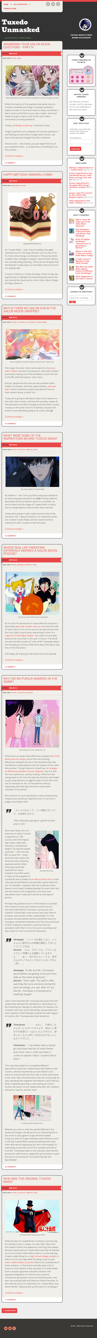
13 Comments (10, 536)
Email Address (75, 138)
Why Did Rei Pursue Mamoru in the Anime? (30, 680)
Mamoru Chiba (20, 185)
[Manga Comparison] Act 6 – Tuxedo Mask (81, 168)
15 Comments (10, 1167)
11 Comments (10, 1300)
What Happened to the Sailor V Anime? (79, 201)
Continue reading (14, 155)
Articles (14, 58)
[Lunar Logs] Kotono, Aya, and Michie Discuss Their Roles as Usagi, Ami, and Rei (80, 176)
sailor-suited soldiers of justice (19, 1262)
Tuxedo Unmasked (21, 26)
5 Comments (10, 667)
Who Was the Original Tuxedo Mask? (27, 1180)
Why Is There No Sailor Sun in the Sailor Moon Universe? (29, 309)
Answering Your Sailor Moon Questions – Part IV (26, 45)
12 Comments (10, 296)
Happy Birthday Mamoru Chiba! (27, 174)
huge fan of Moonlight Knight (19, 635)
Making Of (21, 565)
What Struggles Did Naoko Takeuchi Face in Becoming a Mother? (83, 243)
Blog (19, 58)
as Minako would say (22, 125)
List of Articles (20, 4)
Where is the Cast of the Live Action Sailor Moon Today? (84, 253)
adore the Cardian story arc (28, 626)
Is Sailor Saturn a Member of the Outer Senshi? (83, 261)
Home (6, 4)
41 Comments (10, 424)
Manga (44, 322)
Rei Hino (30, 692)
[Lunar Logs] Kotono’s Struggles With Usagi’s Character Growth (79, 185)
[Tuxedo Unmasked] (85, 25)
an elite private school (41, 879)
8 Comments (10, 163)
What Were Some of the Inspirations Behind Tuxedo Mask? (30, 437)
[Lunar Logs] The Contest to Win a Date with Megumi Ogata (80, 195)
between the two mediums (30, 771)
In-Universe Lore (24, 322)
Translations (10, 8)
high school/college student (43, 1256)
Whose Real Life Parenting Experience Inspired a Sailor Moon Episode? (30, 550)
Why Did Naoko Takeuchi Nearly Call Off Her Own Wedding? (83, 232)
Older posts (9, 1311)
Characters (22, 449)
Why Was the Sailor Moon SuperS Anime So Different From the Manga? (84, 269)
